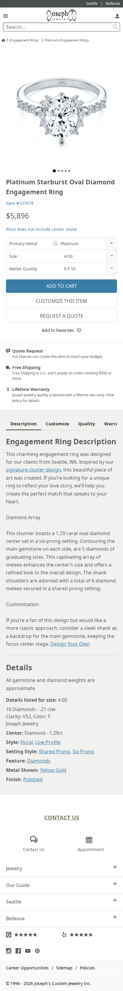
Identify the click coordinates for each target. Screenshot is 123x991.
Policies (87, 968)
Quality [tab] (86, 424)
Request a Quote (61, 316)
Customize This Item (61, 301)
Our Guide (18, 885)
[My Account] (117, 15)
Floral (26, 742)
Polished (33, 779)
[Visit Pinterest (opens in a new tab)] (39, 951)
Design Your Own (70, 644)
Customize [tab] (57, 424)
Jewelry (14, 868)
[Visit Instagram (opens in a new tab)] (10, 951)
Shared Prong (54, 751)
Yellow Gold (53, 770)
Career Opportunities (27, 968)
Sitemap (64, 968)
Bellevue (15, 918)
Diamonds (38, 760)
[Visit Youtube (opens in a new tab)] (29, 951)
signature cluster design (33, 469)
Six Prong (83, 751)
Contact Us (61, 817)
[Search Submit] (115, 26)
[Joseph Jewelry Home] (3, 40)
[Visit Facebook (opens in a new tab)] (20, 951)
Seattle (13, 901)
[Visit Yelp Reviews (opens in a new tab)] (89, 934)
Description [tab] (23, 424)
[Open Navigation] (5, 15)
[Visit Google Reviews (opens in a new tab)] (33, 934)
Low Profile (48, 742)
